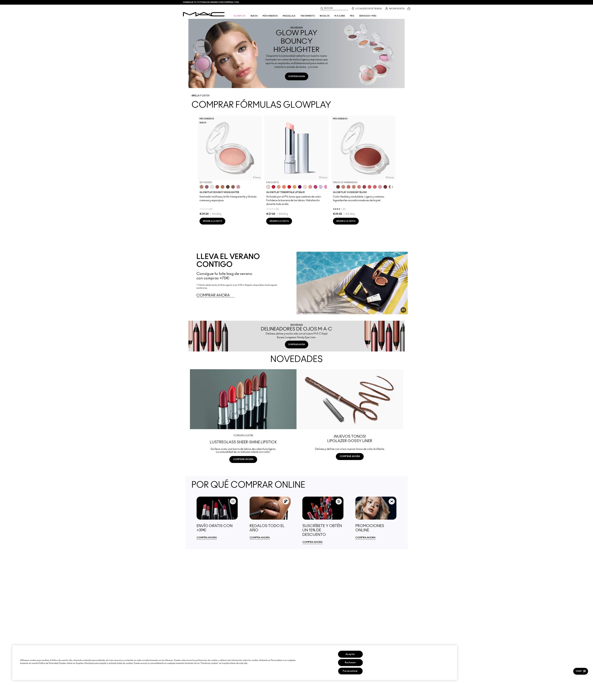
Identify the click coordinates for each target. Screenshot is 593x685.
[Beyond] (315, 187)
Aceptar (350, 654)
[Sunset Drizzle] (207, 187)
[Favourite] (268, 187)
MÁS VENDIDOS (270, 16)
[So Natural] (354, 187)
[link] (217, 518)
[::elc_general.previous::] (334, 186)
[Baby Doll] (310, 187)
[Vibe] (321, 187)
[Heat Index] (370, 187)
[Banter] (273, 187)
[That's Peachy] (349, 187)
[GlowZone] (228, 187)
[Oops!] (294, 187)
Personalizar (350, 671)
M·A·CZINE (339, 16)
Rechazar (350, 662)
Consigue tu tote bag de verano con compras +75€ (211, 2)
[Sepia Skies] (233, 187)
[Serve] (289, 187)
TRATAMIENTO (307, 16)
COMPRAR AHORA (296, 76)
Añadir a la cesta (212, 221)
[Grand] (359, 187)
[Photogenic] (326, 187)
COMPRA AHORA (207, 537)
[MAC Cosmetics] (204, 14)
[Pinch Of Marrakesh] (338, 187)
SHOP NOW (243, 471)
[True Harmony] (343, 187)
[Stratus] (238, 187)
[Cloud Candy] (217, 187)
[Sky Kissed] (202, 187)
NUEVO (254, 16)
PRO (352, 16)
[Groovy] (375, 187)
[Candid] (284, 187)
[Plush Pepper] (364, 187)
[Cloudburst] (223, 187)
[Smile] (305, 187)
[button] (580, 671)
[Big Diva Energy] (385, 187)
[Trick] (300, 187)
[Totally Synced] (380, 187)
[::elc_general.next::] (392, 186)
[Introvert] (279, 187)
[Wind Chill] (212, 187)
